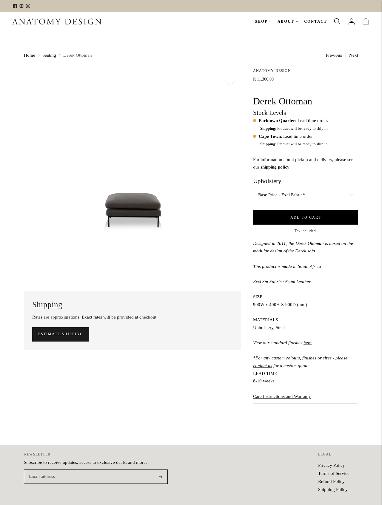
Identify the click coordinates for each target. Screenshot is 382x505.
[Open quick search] (337, 21)
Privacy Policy (331, 465)
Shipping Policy (333, 489)
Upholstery (267, 181)
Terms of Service (333, 473)
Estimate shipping (60, 334)
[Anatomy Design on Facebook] (15, 6)
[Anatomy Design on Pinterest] (21, 6)
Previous (334, 55)
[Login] (351, 21)
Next (353, 55)
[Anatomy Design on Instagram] (28, 6)
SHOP (261, 21)
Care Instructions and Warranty (282, 396)
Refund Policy (331, 481)
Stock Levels (269, 112)
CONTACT (315, 21)
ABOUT (286, 21)
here (308, 342)
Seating (49, 55)
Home (29, 55)
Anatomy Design (272, 71)
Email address (41, 470)
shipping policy (275, 167)
